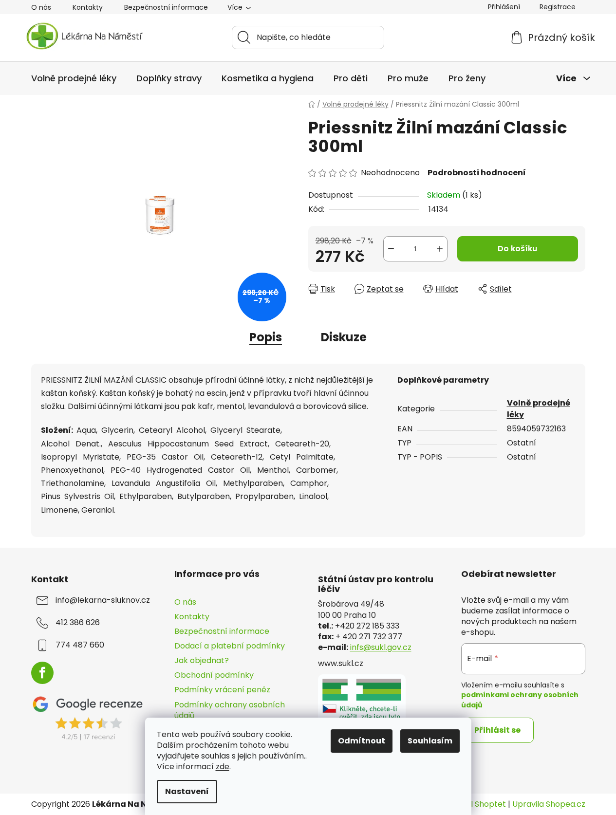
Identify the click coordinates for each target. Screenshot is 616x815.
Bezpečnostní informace (166, 7)
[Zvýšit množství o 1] (439, 249)
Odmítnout (361, 740)
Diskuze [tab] (344, 337)
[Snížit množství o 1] (391, 249)
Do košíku (517, 248)
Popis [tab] (265, 337)
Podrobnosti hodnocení (477, 172)
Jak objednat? (201, 660)
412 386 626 (78, 622)
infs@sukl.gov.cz (380, 647)
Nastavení (187, 791)
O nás (41, 7)
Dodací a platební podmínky (229, 645)
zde (222, 766)
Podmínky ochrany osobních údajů (229, 710)
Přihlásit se (497, 730)
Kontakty (88, 7)
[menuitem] (73, 78)
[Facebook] (42, 673)
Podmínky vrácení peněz (222, 689)
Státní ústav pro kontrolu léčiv (375, 584)
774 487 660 (80, 645)
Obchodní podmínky (214, 675)
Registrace (558, 7)
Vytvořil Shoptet (475, 804)
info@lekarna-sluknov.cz (103, 600)
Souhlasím (430, 740)
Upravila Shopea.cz (548, 804)
